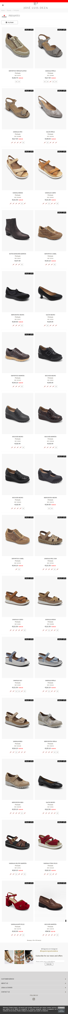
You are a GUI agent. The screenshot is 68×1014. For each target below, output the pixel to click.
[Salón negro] (50, 291)
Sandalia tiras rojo (50, 863)
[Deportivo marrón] (17, 352)
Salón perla (50, 132)
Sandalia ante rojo (17, 924)
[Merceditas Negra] (17, 291)
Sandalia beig (17, 741)
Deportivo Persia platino (18, 71)
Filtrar (10, 22)
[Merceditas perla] (50, 718)
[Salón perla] (50, 108)
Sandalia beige (18, 193)
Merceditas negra (50, 497)
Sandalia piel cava (50, 558)
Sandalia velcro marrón (17, 863)
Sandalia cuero (50, 193)
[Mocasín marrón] (50, 413)
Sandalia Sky (17, 680)
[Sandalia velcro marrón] (17, 840)
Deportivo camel (50, 254)
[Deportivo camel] (50, 230)
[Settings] (2, 5)
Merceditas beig (17, 802)
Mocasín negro (50, 375)
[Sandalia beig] (17, 718)
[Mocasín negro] (50, 352)
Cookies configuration (61, 1011)
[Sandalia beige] (17, 169)
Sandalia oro (17, 132)
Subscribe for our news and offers (49, 956)
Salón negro (50, 314)
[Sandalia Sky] (17, 657)
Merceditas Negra (17, 314)
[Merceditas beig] (17, 779)
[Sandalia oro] (17, 108)
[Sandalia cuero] (50, 169)
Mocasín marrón (50, 436)
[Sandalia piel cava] (50, 535)
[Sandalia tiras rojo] (50, 840)
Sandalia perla (50, 71)
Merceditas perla (50, 741)
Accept (61, 1007)
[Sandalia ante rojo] (17, 901)
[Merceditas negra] (50, 474)
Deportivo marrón (17, 375)
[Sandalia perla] (50, 47)
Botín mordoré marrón (17, 254)
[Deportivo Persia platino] (17, 47)
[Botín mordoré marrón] (17, 230)
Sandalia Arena (50, 619)
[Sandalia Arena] (50, 596)
